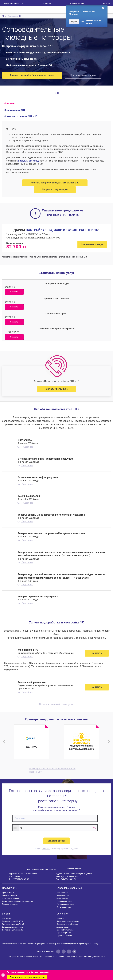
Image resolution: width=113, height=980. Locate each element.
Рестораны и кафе (64, 901)
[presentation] (4, 741)
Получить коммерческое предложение (27, 977)
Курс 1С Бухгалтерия (65, 930)
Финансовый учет (64, 907)
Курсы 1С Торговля (64, 936)
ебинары (46, 3)
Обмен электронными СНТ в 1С (20, 116)
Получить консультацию (83, 75)
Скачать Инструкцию (56, 389)
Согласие (46, 849)
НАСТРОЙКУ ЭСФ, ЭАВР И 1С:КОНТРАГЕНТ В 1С (62, 230)
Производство (62, 895)
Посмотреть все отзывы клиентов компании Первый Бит (52, 770)
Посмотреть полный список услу (56, 704)
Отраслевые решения (11, 898)
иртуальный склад (28, 160)
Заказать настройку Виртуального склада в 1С (54, 182)
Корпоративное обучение (67, 924)
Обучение (62, 913)
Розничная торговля (65, 904)
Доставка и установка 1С (12, 930)
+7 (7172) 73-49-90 (20, 879)
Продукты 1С (9, 887)
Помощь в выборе (9, 895)
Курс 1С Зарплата (64, 933)
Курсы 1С (60, 918)
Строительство (63, 898)
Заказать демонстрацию (12, 927)
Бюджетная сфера (10, 904)
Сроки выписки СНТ (14, 110)
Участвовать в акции (92, 244)
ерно (74, 21)
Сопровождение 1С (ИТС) (12, 921)
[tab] (56, 443)
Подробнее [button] (27, 447)
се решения (62, 892)
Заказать (97, 653)
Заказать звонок (74, 869)
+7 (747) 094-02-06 (68, 879)
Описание (9, 103)
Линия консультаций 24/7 (13, 924)
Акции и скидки (63, 927)
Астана (106, 3)
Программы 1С (8, 892)
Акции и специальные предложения (17, 901)
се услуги (6, 918)
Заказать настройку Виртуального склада (32, 75)
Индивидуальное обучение (68, 921)
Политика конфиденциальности (92, 957)
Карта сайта (72, 957)
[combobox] (16, 828)
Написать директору (13, 3)
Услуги (6, 913)
